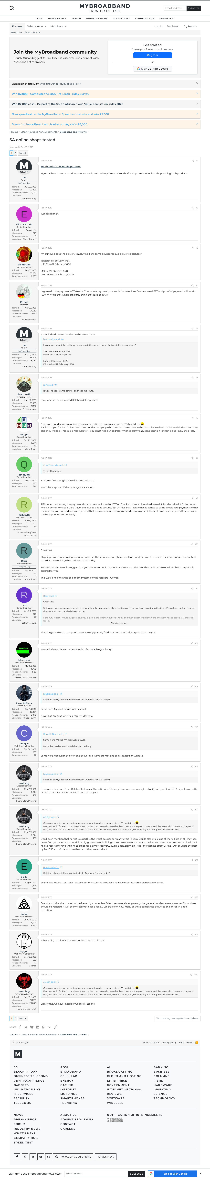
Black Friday (25, 1071)
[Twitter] (25, 1156)
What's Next (121, 18)
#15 (196, 766)
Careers (67, 1128)
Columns (161, 1076)
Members (56, 26)
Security (22, 1098)
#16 (196, 809)
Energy (67, 1080)
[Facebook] (17, 1156)
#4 (197, 285)
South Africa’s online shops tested (61, 166)
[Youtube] (40, 1156)
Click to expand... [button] (120, 623)
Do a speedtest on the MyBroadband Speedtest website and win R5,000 (60, 114)
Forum (76, 18)
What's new (35, 26)
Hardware (163, 1085)
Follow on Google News (76, 1156)
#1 (197, 160)
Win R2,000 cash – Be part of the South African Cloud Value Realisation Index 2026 (67, 104)
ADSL (64, 1067)
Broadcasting (119, 1071)
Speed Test (167, 18)
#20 (196, 974)
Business (161, 1071)
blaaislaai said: (51, 693)
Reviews (114, 1093)
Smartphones (72, 1098)
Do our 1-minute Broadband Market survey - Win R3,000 (49, 124)
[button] (45, 26)
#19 (196, 934)
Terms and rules (150, 1042)
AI (108, 1067)
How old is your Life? (26, 1009)
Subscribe (193, 8)
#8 (197, 458)
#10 (196, 544)
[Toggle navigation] (11, 7)
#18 (196, 897)
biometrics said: (51, 339)
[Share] (193, 161)
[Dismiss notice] (196, 83)
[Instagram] (48, 1156)
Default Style (21, 1042)
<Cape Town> (29, 718)
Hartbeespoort (29, 319)
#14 (196, 727)
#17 (196, 860)
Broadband (70, 1071)
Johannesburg (29, 198)
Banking (161, 1067)
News (39, 18)
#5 (197, 328)
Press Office (57, 18)
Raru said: (48, 596)
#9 (197, 498)
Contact (67, 1124)
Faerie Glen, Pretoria (26, 801)
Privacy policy (169, 1042)
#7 (197, 418)
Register (152, 55)
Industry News (97, 18)
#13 (196, 686)
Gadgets (21, 1085)
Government (118, 1085)
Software (116, 1098)
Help (181, 1042)
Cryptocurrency (29, 1080)
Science (161, 1093)
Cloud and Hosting (124, 1076)
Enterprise (117, 1080)
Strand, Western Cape (25, 677)
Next (21, 153)
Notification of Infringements (134, 1114)
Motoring (69, 1093)
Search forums (32, 32)
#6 (197, 377)
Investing (162, 1089)
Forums (17, 26)
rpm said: (48, 385)
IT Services (23, 1093)
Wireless (115, 1102)
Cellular (68, 1076)
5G (16, 1067)
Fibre (158, 1080)
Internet (68, 1089)
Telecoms (22, 1102)
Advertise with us (76, 1119)
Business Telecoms (31, 1076)
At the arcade (29, 409)
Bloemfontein (29, 239)
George (32, 965)
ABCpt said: (49, 817)
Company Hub (144, 18)
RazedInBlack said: (53, 734)
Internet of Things (124, 1089)
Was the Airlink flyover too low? (60, 83)
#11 (197, 588)
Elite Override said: (53, 465)
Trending (68, 1102)
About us (68, 1114)
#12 (196, 643)
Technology (165, 1098)
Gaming (66, 1085)
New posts (16, 32)
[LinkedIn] (33, 1156)
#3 (197, 248)
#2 (197, 207)
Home (189, 1042)
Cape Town (30, 449)
